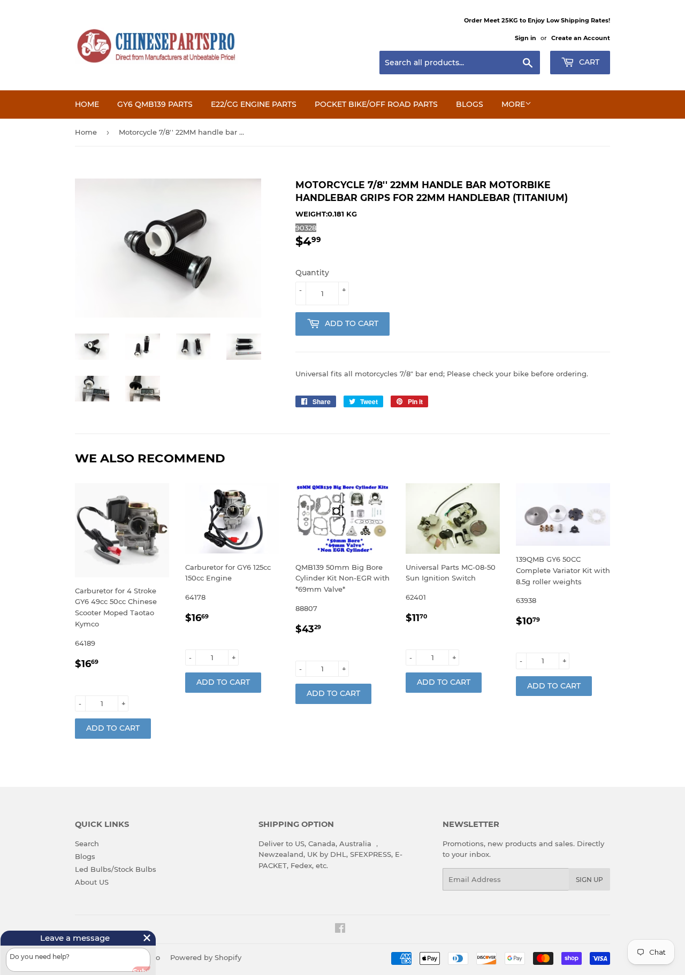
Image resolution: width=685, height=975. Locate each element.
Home (87, 104)
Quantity (312, 272)
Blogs (469, 104)
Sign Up (589, 880)
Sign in (525, 38)
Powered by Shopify (205, 957)
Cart (588, 62)
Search (87, 843)
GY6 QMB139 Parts (155, 104)
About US (92, 882)
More (513, 104)
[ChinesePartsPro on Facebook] (340, 929)
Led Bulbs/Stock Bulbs (115, 869)
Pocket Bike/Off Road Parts (376, 104)
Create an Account (580, 38)
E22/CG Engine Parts (253, 104)
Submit (128, 966)
